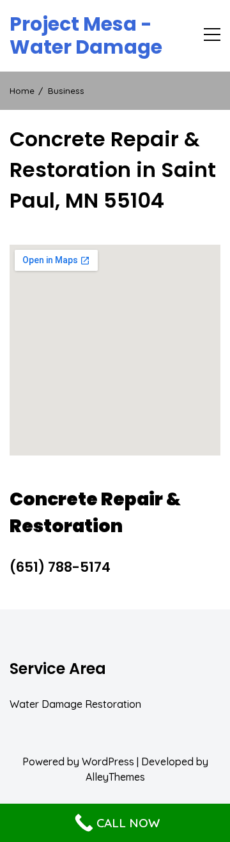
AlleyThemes (115, 776)
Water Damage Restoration (75, 704)
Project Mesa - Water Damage (86, 36)
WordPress (108, 761)
